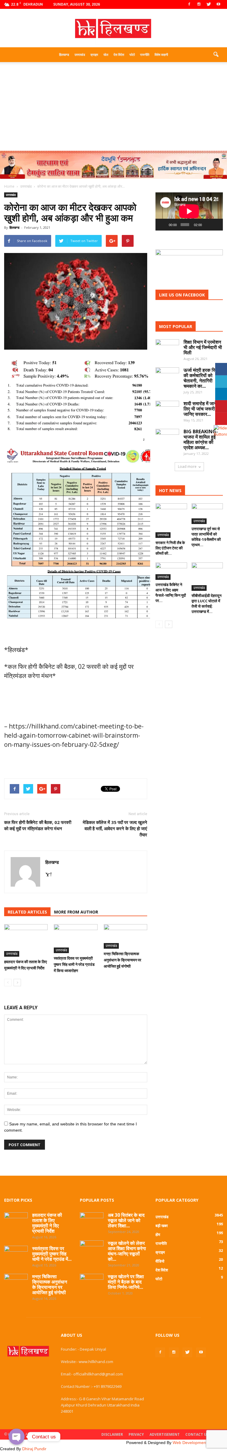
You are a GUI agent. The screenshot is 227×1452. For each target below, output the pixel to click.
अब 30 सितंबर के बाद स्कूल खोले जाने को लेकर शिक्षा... (126, 1220)
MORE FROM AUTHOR (76, 912)
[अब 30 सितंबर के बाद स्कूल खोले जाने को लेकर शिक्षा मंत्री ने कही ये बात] (91, 1219)
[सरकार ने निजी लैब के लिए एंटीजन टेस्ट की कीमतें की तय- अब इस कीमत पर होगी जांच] (171, 520)
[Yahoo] (50, 875)
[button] (216, 55)
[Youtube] (218, 4)
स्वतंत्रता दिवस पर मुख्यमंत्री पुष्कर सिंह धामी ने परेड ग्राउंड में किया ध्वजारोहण (74, 964)
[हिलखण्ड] (113, 28)
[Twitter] (208, 4)
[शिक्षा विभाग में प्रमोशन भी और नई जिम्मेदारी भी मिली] (167, 345)
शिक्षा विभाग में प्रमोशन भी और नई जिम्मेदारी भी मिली (203, 347)
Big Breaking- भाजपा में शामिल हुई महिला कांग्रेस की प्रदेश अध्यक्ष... (201, 439)
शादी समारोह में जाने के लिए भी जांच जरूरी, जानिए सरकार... (202, 408)
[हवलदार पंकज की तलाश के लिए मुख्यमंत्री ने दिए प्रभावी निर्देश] (26, 940)
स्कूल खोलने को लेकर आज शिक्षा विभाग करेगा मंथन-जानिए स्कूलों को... (127, 1251)
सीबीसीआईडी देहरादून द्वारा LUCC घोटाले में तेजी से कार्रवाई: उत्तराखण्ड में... (206, 603)
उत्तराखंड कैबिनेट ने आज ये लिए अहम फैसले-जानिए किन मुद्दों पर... (170, 592)
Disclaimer (112, 1434)
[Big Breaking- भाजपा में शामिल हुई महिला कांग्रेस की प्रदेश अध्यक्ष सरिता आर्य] (167, 438)
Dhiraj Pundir (34, 1448)
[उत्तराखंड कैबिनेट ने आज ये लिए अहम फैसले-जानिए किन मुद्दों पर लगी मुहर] (171, 571)
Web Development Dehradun (200, 1442)
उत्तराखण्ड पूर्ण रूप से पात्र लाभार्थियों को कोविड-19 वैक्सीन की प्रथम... (206, 536)
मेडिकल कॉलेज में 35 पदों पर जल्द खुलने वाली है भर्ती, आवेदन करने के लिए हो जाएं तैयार (115, 828)
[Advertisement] (113, 106)
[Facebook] (189, 4)
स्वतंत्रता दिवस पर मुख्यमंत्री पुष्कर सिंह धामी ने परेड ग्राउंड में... (52, 1253)
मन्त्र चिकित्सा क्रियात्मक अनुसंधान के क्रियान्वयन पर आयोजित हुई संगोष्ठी (122, 960)
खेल (105, 54)
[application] (189, 211)
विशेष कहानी (161, 54)
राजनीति (144, 54)
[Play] (163, 225)
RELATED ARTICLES (27, 912)
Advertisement (165, 1434)
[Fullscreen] (216, 225)
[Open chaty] (17, 1437)
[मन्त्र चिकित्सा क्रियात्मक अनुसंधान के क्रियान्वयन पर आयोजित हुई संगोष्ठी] (125, 936)
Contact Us (197, 1434)
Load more (187, 466)
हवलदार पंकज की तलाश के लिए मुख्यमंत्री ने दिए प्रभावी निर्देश (47, 1223)
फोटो (132, 54)
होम (157, 1234)
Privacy (136, 1434)
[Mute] (207, 225)
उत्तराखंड (79, 54)
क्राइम (94, 54)
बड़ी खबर (161, 1225)
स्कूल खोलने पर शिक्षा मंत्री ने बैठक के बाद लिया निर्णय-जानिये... (126, 1281)
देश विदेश (119, 54)
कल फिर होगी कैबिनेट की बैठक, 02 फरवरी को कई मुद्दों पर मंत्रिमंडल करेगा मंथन (37, 825)
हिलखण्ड (64, 54)
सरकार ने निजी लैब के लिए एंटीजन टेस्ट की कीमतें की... (170, 548)
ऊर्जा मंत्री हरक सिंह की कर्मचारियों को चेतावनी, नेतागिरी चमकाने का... (201, 378)
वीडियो (159, 1261)
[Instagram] (198, 4)
